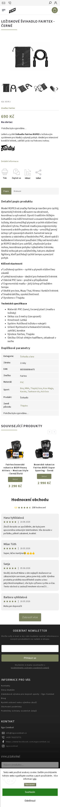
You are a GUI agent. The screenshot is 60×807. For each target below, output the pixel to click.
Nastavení (30, 784)
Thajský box (36, 388)
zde (34, 779)
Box (22, 388)
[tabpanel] (15, 464)
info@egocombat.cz (16, 733)
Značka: (8, 108)
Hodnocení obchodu (30, 500)
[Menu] (3, 9)
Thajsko (24, 405)
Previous (50, 432)
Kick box (45, 391)
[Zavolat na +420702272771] (10, 2)
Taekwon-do (34, 391)
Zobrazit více (30, 617)
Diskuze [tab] (17, 191)
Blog (3, 698)
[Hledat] (50, 3)
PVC (22, 382)
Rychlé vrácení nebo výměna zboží (19, 702)
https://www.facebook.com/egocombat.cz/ (28, 741)
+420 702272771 (13, 737)
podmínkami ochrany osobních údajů (30, 667)
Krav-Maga (48, 388)
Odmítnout (30, 800)
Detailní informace (9, 161)
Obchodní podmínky (11, 706)
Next (54, 432)
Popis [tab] (6, 191)
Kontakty (5, 685)
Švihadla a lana (27, 356)
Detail (15, 479)
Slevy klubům (8, 689)
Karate (23, 391)
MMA (27, 388)
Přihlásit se (30, 658)
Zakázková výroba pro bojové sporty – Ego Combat (27, 694)
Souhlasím (30, 792)
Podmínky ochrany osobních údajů (19, 710)
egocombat (12, 746)
